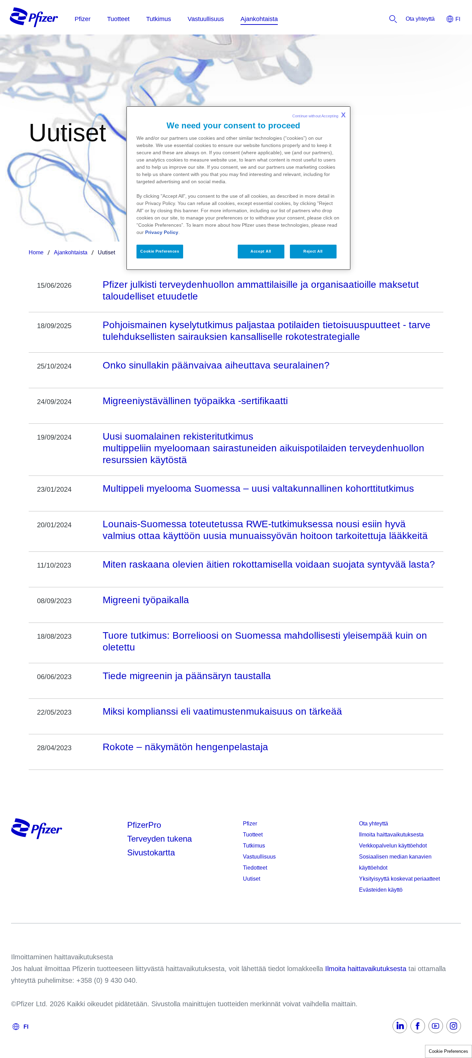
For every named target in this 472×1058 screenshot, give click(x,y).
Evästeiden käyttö (381, 890)
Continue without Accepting (319, 115)
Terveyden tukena (159, 838)
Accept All (261, 251)
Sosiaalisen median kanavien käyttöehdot (395, 862)
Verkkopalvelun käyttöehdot (393, 846)
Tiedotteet (255, 868)
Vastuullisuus (259, 857)
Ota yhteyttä (373, 823)
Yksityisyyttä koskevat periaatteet (399, 879)
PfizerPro (144, 825)
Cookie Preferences (448, 1051)
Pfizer (250, 823)
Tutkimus (254, 846)
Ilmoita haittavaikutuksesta (391, 834)
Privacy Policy (161, 232)
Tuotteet (253, 834)
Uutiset (251, 879)
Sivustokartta (151, 852)
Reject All (313, 251)
